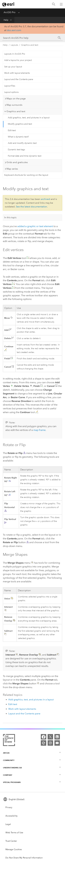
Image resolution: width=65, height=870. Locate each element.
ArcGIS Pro (9, 12)
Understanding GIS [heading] (12, 767)
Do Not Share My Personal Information (24, 857)
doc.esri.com (14, 30)
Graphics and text (29, 45)
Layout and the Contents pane (18, 79)
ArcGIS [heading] (6, 753)
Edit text (12, 130)
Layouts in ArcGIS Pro (14, 54)
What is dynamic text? (18, 136)
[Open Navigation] (61, 4)
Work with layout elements (17, 73)
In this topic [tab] (10, 217)
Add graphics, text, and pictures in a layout (28, 117)
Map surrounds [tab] (14, 105)
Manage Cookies (13, 849)
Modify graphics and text (20, 124)
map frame (39, 430)
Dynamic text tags (16, 149)
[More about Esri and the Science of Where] (9, 740)
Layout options (11, 92)
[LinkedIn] (57, 736)
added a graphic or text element (35, 226)
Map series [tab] (12, 168)
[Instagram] (50, 743)
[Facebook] (43, 736)
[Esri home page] (8, 4)
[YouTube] (57, 743)
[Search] (54, 4)
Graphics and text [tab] (15, 111)
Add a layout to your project (18, 60)
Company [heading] (7, 775)
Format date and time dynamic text (24, 156)
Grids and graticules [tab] (17, 162)
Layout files (9, 86)
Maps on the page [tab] (16, 98)
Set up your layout (13, 66)
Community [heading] (8, 760)
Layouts (14, 45)
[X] (50, 736)
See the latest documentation (31, 206)
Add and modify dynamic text (22, 143)
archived (45, 199)
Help (6, 20)
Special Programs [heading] (12, 782)
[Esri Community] (43, 743)
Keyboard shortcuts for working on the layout (26, 175)
